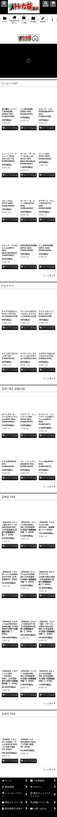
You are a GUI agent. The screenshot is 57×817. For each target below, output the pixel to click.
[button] (4, 4)
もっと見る (48, 275)
